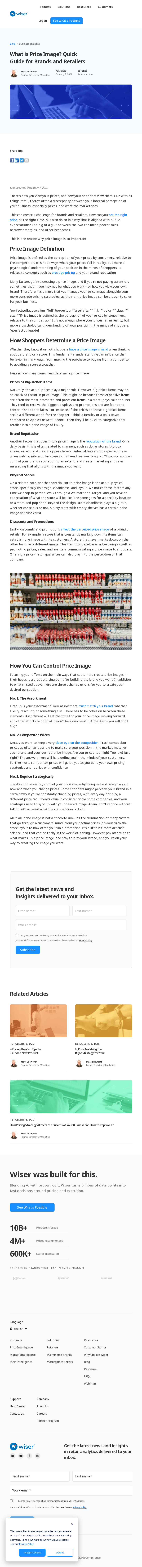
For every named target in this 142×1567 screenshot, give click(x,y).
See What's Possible (66, 21)
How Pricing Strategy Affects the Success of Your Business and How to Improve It (62, 1125)
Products (45, 7)
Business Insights (29, 43)
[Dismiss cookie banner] (72, 1524)
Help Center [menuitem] (18, 1406)
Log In (43, 21)
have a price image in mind (88, 349)
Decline (60, 1552)
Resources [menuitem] (91, 1340)
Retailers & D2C (22, 1043)
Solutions (64, 7)
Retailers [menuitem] (53, 1347)
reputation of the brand (103, 441)
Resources (84, 7)
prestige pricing (63, 272)
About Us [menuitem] (43, 1406)
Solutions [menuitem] (53, 1340)
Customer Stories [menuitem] (95, 1347)
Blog (12, 43)
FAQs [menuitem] (87, 1376)
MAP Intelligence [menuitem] (21, 1362)
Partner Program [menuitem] (48, 1421)
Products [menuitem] (16, 1340)
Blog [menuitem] (87, 1362)
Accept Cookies (32, 1552)
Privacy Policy (26, 1543)
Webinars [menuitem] (90, 1383)
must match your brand (95, 706)
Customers (105, 7)
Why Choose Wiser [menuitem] (96, 1355)
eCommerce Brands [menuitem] (59, 1355)
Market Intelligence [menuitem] (23, 1355)
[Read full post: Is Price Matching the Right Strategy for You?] (103, 1020)
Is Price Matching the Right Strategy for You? (90, 1051)
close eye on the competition (77, 743)
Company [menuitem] (43, 1399)
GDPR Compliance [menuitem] (89, 1558)
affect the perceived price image (85, 529)
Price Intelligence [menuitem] (21, 1347)
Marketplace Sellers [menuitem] (60, 1362)
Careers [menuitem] (42, 1413)
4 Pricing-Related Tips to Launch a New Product (25, 1051)
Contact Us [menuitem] (17, 1413)
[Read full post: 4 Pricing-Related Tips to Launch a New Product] (38, 1020)
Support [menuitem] (15, 1399)
